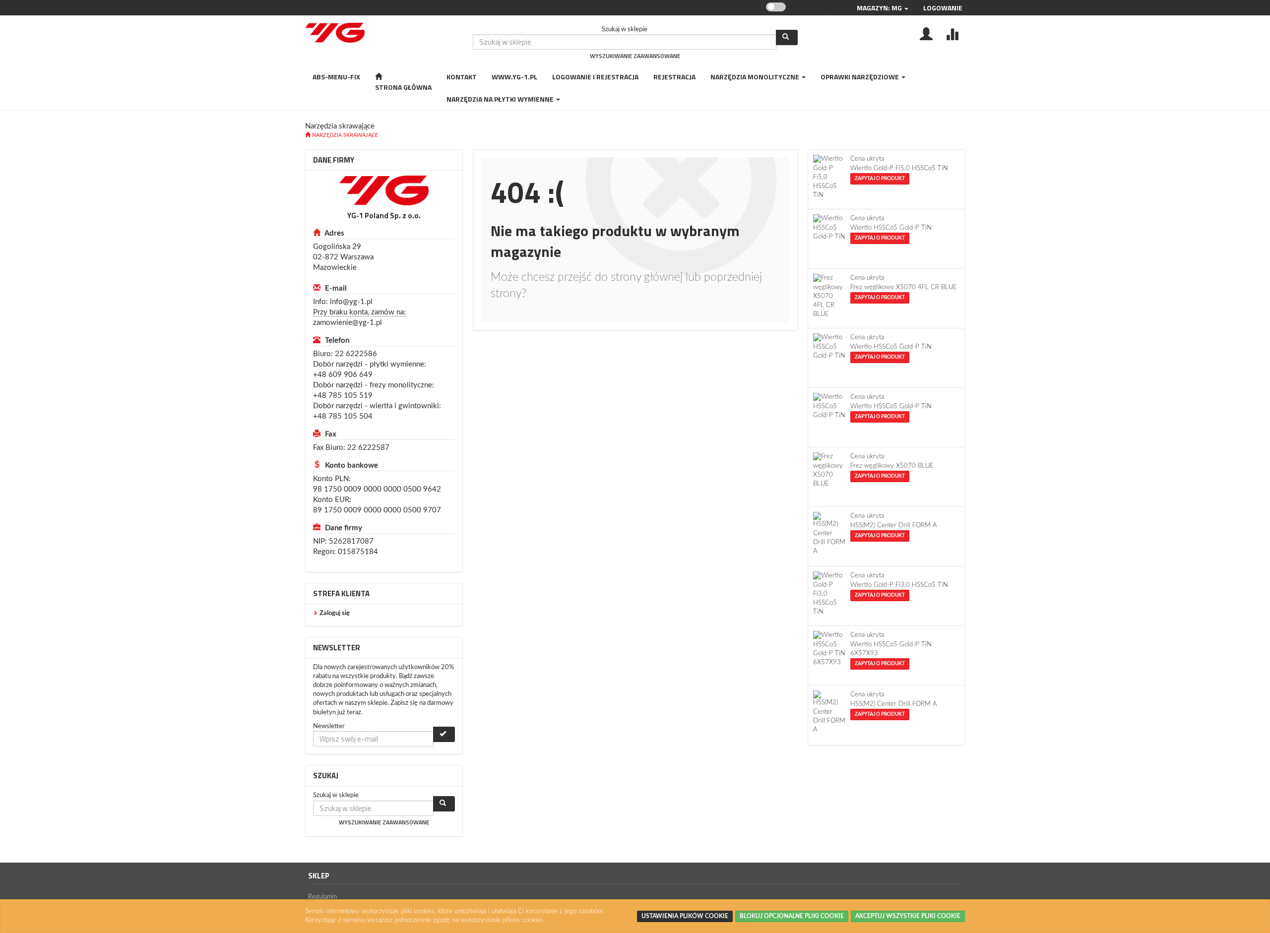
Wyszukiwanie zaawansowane (635, 56)
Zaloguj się (334, 613)
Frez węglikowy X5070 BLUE (892, 466)
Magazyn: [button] (879, 7)
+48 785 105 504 (343, 416)
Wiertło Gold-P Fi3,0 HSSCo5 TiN (899, 585)
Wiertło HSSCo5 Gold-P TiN (891, 228)
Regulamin (322, 897)
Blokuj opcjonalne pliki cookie (792, 916)
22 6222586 (356, 354)
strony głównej (647, 277)
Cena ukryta (867, 159)
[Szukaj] (787, 37)
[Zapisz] (444, 734)
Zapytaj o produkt (880, 178)
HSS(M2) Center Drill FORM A (893, 525)
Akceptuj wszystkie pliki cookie (907, 916)
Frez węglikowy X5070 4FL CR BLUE (903, 287)
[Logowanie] (926, 33)
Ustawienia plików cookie (684, 916)
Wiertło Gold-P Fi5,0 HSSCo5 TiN (899, 168)
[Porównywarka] (952, 33)
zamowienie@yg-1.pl (347, 322)
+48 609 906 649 (343, 374)
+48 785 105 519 (343, 395)
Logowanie (942, 7)
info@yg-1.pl (351, 302)
